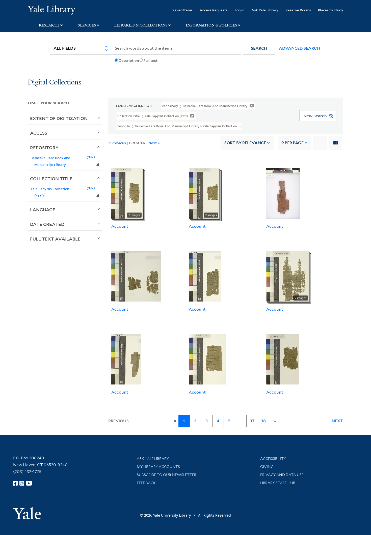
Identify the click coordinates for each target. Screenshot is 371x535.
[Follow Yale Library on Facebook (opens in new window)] (15, 483)
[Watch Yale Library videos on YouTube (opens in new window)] (29, 483)
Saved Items (182, 10)
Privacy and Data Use (282, 475)
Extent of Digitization (59, 118)
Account (119, 226)
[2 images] (127, 193)
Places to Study (330, 10)
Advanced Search (299, 48)
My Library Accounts (158, 467)
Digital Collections (54, 82)
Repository (44, 147)
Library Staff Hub (277, 483)
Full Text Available (55, 239)
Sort (245, 142)
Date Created (47, 224)
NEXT (337, 421)
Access (38, 133)
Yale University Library (51, 9)
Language (42, 209)
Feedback (146, 483)
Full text (150, 60)
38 (263, 421)
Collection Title (51, 178)
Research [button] (49, 25)
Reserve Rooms (298, 10)
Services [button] (87, 25)
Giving (267, 467)
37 (252, 421)
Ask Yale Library (264, 10)
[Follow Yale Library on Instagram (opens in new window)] (21, 483)
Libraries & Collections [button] (141, 25)
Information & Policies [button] (211, 25)
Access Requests (214, 10)
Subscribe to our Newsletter (166, 475)
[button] (259, 48)
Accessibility (273, 459)
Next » (154, 142)
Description (129, 60)
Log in (239, 10)
